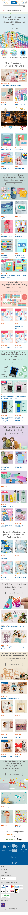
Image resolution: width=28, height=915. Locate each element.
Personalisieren (14, 184)
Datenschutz (21, 909)
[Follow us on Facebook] (12, 863)
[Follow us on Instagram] (15, 863)
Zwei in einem (14, 363)
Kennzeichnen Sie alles (14, 291)
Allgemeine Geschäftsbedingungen (11, 909)
